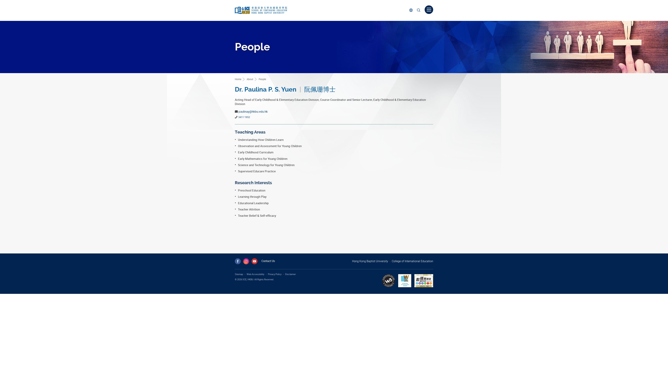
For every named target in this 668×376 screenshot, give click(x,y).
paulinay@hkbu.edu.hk (253, 111)
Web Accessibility (255, 274)
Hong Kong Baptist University (370, 261)
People (262, 79)
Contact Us (268, 261)
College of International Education (412, 261)
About (250, 79)
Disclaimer (290, 274)
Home (238, 79)
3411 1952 (244, 117)
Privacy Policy (274, 274)
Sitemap (239, 274)
